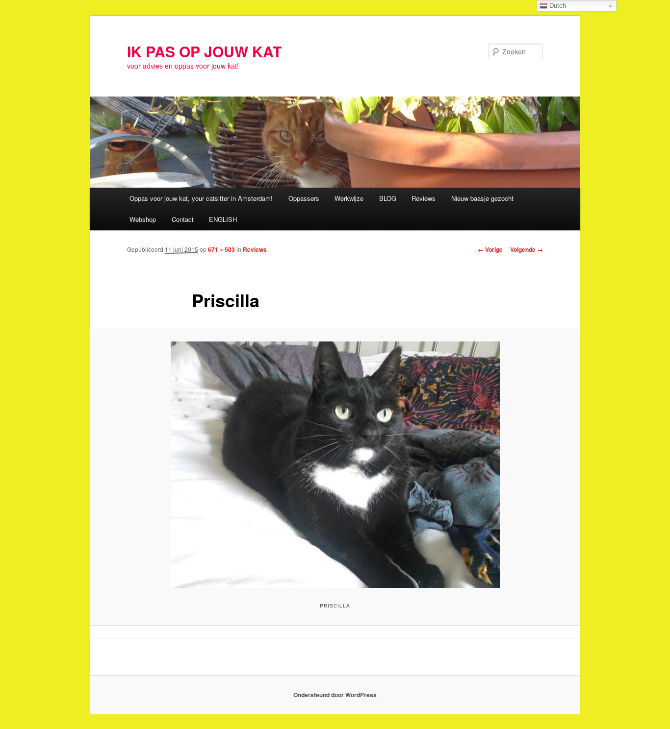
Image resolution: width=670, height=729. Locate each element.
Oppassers (303, 198)
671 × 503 (221, 249)
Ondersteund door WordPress (335, 694)
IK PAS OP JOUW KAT (204, 51)
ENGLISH (223, 219)
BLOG (387, 198)
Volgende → (526, 249)
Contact (183, 219)
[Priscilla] (335, 464)
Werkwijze (349, 198)
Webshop (142, 219)
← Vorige (490, 249)
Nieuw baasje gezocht (482, 198)
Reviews (424, 198)
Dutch (556, 5)
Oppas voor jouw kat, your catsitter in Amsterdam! (201, 198)
